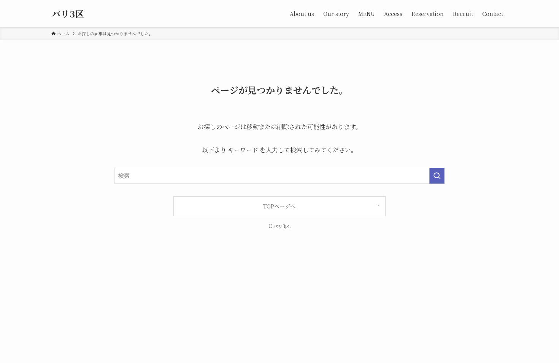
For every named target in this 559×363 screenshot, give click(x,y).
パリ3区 (67, 13)
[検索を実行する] (437, 176)
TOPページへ (279, 206)
